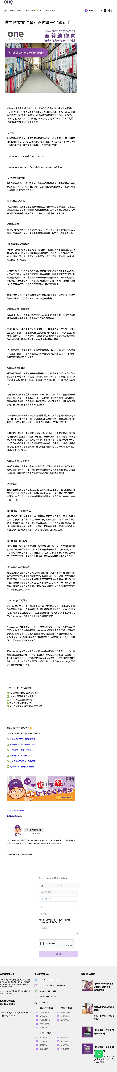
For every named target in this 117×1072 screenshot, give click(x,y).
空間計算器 (35, 10)
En (102, 10)
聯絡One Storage (52, 10)
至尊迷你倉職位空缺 (7, 1001)
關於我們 (5, 10)
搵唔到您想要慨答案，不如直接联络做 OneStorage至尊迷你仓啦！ (54, 921)
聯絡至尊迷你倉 (42, 974)
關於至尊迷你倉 (7, 974)
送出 (58, 954)
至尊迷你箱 (28, 10)
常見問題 (43, 10)
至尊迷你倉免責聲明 (7, 1004)
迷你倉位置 (20, 10)
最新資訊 (13, 10)
